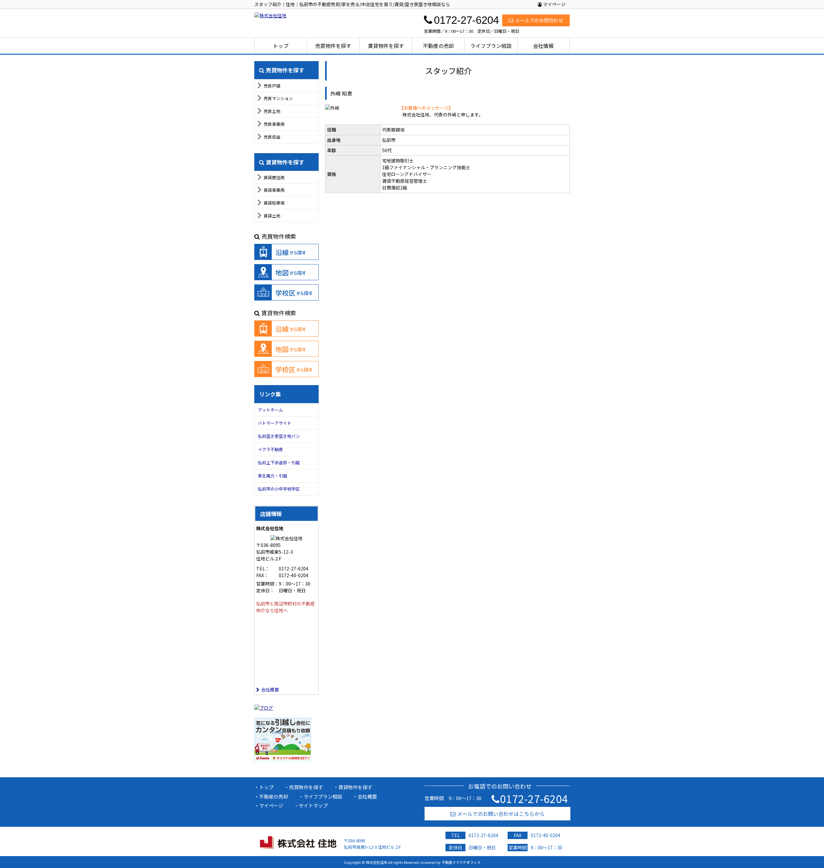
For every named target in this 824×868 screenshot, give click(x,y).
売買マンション (278, 98)
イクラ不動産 (270, 449)
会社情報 (543, 46)
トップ (280, 46)
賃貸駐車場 (274, 203)
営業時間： (267, 583)
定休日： (265, 590)
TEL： (262, 568)
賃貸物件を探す (386, 46)
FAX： (262, 575)
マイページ (554, 4)
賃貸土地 (272, 216)
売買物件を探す (333, 46)
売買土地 (272, 111)
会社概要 (270, 689)
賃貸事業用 (274, 190)
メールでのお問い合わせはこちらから (501, 813)
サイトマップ (313, 805)
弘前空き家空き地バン (279, 436)
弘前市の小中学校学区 (279, 489)
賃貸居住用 (274, 177)
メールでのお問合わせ (539, 20)
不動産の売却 (438, 46)
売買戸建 (272, 86)
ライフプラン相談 (490, 46)
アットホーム (270, 410)
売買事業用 (274, 124)
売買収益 (272, 137)
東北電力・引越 (272, 476)
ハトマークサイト (274, 423)
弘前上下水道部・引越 (279, 462)
